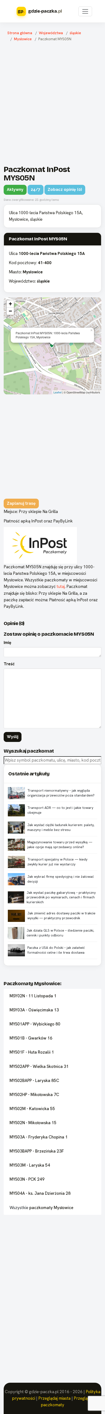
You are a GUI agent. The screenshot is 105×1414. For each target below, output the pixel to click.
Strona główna (19, 33)
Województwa (51, 33)
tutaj (61, 586)
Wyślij (12, 736)
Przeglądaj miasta (54, 1398)
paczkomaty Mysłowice (51, 1207)
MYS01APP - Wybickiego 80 (35, 1024)
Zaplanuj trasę (21, 503)
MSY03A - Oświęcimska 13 (34, 1010)
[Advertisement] (52, 102)
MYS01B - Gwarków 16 (31, 1038)
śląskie (75, 33)
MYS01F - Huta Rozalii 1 (32, 1052)
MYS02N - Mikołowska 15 (33, 1122)
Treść (9, 663)
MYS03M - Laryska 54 (30, 1165)
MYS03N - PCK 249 (27, 1179)
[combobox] (52, 760)
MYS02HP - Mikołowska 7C (34, 1094)
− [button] (10, 311)
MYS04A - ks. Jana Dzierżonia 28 (40, 1193)
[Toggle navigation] (85, 11)
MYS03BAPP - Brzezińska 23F (37, 1151)
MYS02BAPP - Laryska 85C (34, 1080)
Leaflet (57, 392)
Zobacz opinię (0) (65, 189)
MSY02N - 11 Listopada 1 (33, 996)
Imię (7, 642)
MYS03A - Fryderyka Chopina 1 (39, 1137)
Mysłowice (23, 39)
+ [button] (10, 304)
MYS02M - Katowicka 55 (32, 1108)
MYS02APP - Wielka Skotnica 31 (39, 1066)
